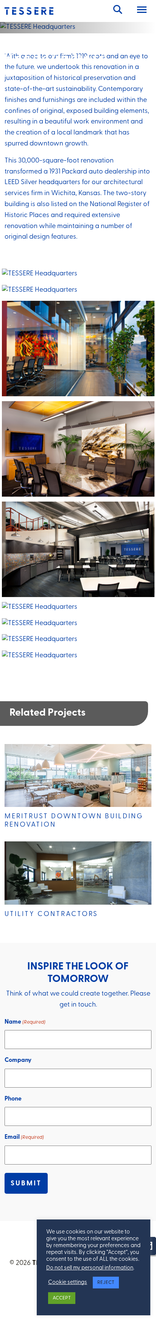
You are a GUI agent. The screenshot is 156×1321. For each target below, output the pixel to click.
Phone (13, 1099)
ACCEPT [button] (62, 1298)
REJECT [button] (105, 1282)
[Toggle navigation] (141, 11)
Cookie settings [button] (67, 1282)
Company (18, 1060)
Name (25, 1022)
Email (24, 1137)
